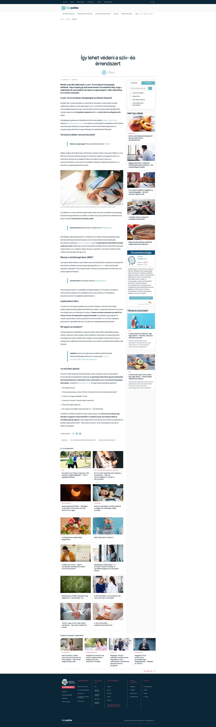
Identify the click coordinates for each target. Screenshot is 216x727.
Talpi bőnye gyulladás (97, 695)
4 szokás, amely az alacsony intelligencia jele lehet (138, 218)
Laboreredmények (108, 2)
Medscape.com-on (84, 383)
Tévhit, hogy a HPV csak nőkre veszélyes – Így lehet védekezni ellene (74, 625)
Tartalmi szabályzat (66, 701)
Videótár (145, 690)
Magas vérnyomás (127, 13)
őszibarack (132, 133)
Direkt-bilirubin (81, 701)
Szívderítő (68, 19)
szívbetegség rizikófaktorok (106, 440)
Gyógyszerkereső (80, 2)
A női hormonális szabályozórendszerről (103, 624)
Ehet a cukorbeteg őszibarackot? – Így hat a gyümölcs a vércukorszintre (141, 138)
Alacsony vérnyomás (97, 690)
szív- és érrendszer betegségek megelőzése (82, 440)
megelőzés (64, 440)
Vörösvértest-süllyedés (83, 686)
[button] (84, 681)
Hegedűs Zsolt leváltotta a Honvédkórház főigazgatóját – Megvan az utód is (144, 659)
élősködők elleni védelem (85, 13)
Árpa (96, 686)
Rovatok (72, 2)
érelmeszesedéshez (84, 243)
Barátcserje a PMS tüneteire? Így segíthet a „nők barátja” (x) (75, 597)
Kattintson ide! (107, 228)
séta (63, 470)
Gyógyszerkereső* (113, 681)
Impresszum (64, 691)
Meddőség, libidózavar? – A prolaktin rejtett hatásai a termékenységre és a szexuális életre (106, 568)
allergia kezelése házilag (102, 13)
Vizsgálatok (132, 690)
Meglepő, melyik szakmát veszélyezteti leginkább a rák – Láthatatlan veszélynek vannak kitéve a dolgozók (119, 660)
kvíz (130, 330)
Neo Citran (109, 693)
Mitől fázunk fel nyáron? (103, 537)
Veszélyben (97, 503)
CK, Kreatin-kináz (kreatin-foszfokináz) (83, 697)
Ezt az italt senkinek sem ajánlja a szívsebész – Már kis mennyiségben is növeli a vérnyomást (107, 476)
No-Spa (108, 696)
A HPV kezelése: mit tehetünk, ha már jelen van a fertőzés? (107, 597)
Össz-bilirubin (81, 693)
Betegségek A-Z (90, 2)
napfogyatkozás (66, 503)
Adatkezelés (64, 698)
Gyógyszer (134, 83)
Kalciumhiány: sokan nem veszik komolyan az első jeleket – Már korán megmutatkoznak (71, 658)
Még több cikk (148, 671)
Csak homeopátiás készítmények (138, 104)
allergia (115, 13)
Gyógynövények (133, 693)
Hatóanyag (148, 83)
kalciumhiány (65, 652)
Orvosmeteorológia (68, 13)
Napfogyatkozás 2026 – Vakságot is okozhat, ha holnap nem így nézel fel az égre (75, 508)
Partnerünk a (141, 304)
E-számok (146, 696)
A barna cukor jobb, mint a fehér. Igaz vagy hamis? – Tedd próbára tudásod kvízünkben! (140, 377)
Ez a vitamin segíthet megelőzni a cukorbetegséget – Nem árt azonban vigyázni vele (141, 192)
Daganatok (113, 652)
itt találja (107, 144)
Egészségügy (138, 652)
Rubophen (109, 700)
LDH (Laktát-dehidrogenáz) (83, 690)
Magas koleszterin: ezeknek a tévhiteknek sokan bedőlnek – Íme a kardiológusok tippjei (141, 165)
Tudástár (145, 693)
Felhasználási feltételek (67, 695)
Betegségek (132, 686)
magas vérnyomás (109, 120)
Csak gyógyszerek (138, 93)
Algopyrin (109, 686)
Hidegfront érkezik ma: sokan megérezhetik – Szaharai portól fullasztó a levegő (95, 658)
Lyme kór (137, 13)
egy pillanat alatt (100, 281)
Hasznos (99, 2)
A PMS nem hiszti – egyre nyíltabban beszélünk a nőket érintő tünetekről (73, 567)
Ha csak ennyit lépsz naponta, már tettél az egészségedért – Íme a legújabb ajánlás (75, 475)
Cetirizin (109, 690)
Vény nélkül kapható (138, 99)
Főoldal (62, 19)
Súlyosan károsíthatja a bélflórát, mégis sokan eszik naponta (140, 243)
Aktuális (65, 2)
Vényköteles (136, 96)
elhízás (102, 265)
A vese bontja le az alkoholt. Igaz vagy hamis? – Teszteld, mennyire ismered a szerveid (141, 336)
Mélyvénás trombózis (97, 703)
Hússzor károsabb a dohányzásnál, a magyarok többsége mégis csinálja (107, 508)
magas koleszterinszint (76, 123)
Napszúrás (97, 699)
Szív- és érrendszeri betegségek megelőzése (106, 470)
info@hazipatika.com (149, 720)
